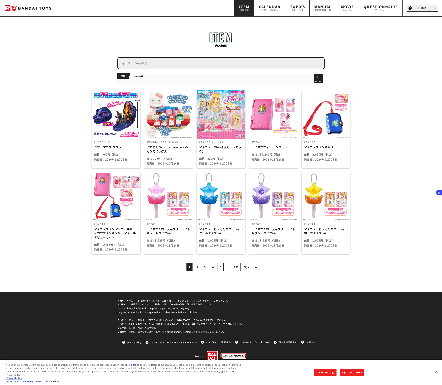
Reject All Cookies (352, 372)
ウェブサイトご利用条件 (218, 342)
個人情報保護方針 (288, 342)
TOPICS (297, 8)
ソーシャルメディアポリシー (254, 342)
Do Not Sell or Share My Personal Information (174, 342)
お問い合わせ (313, 342)
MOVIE (347, 8)
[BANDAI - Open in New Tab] (212, 356)
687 (236, 267)
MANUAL (323, 8)
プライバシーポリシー (212, 324)
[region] (221, 372)
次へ (246, 267)
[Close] (436, 372)
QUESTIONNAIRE (380, 8)
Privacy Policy (14, 378)
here (134, 364)
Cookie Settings (325, 372)
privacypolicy (134, 342)
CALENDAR (270, 8)
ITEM (244, 8)
